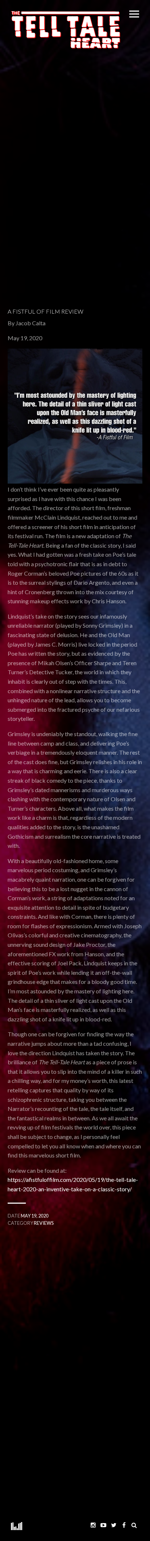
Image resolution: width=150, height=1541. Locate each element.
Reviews (44, 1223)
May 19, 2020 (34, 1216)
